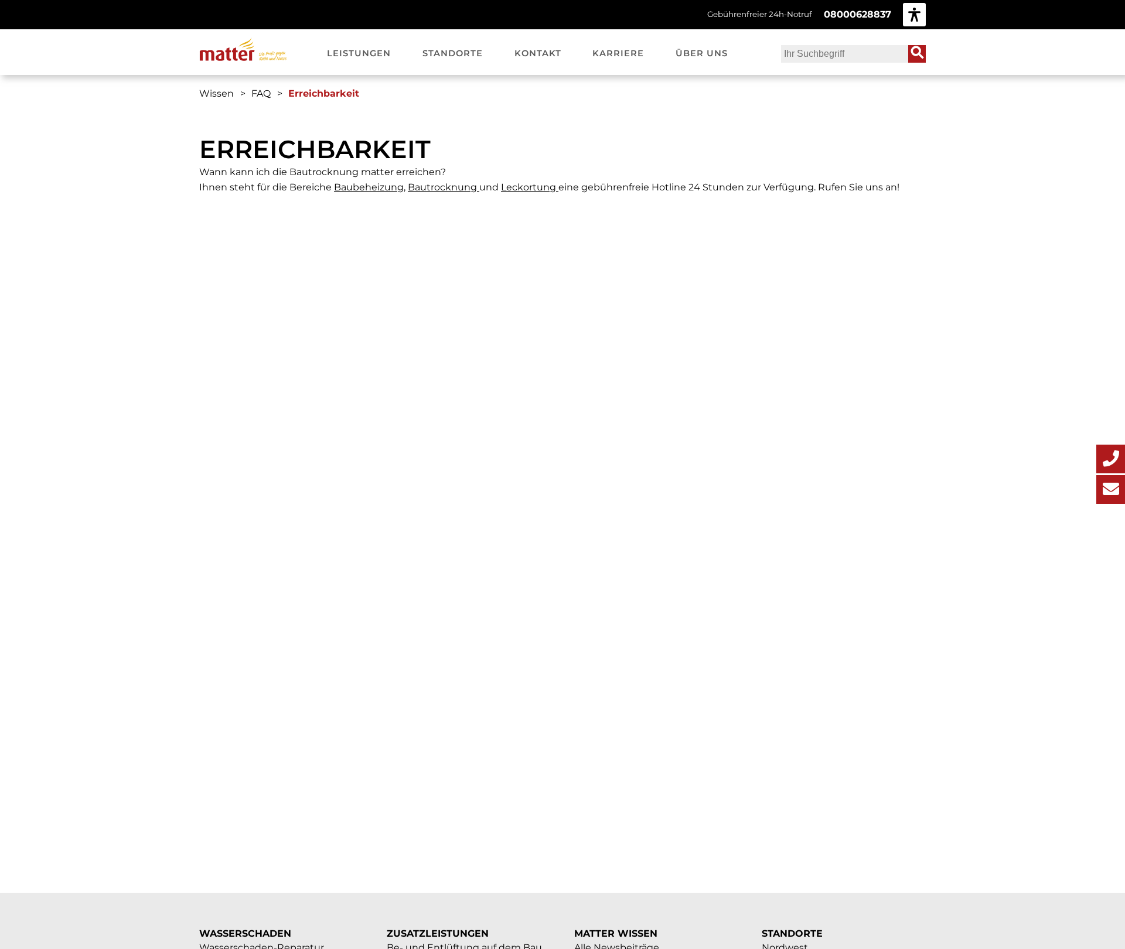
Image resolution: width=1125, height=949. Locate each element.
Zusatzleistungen (438, 933)
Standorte (792, 933)
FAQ (261, 93)
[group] (914, 14)
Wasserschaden (245, 933)
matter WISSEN (615, 933)
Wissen (216, 93)
